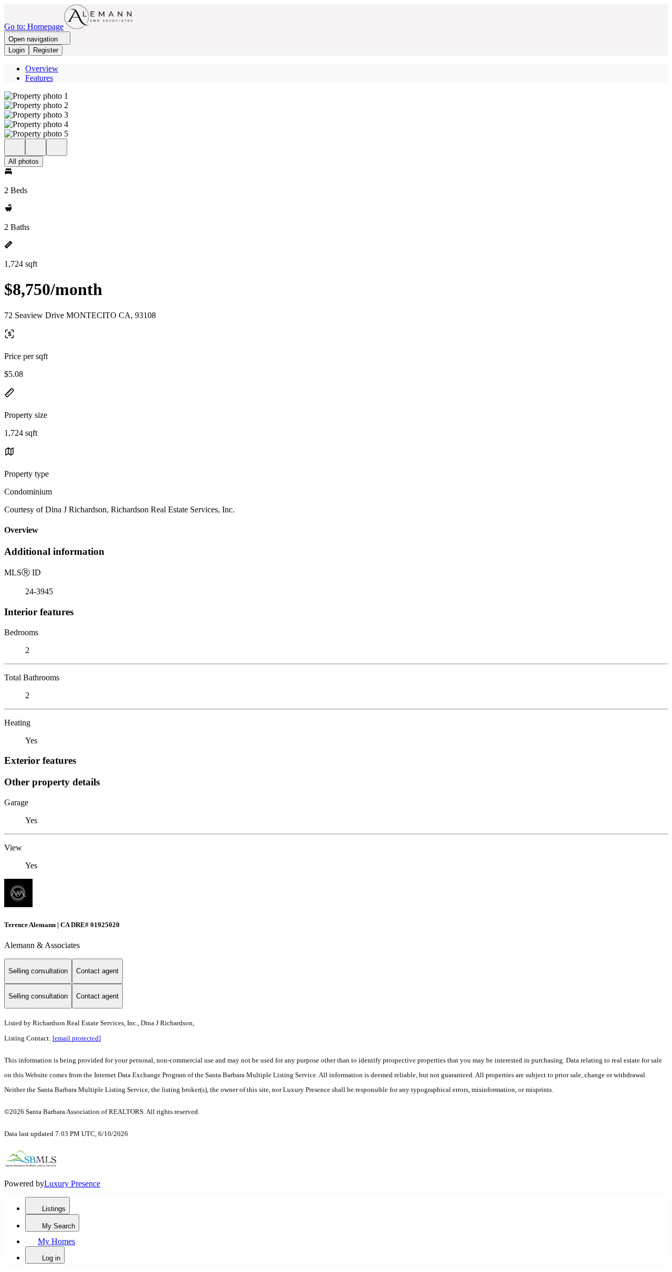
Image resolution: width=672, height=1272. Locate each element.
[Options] (14, 147)
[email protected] (76, 1038)
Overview (41, 68)
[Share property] (56, 147)
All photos (23, 161)
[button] (336, 96)
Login (16, 50)
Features (39, 77)
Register (45, 50)
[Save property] (35, 147)
